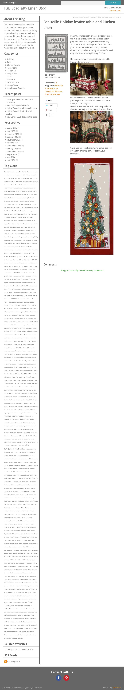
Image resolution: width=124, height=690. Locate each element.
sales (36, 543)
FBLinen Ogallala (20, 312)
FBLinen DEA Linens (28, 289)
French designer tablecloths (24, 357)
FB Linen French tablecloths (11, 263)
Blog (76, 17)
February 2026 (14, 134)
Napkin (30, 514)
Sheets (30, 566)
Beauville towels (19, 194)
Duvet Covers (24, 246)
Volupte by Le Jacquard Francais (21, 618)
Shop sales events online (10, 586)
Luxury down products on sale (26, 501)
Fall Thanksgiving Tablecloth (15, 256)
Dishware (11, 79)
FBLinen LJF (12, 305)
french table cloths (28, 370)
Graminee (29, 406)
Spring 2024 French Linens (21, 592)
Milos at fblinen (29, 511)
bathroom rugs (34, 178)
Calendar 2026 (11, 211)
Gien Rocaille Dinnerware (15, 400)
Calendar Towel (19, 211)
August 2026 (13, 128)
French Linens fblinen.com (29, 367)
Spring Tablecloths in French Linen (22, 108)
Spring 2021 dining (8, 592)
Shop (34, 566)
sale (8, 533)
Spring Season (22, 599)
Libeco (20, 468)
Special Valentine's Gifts (25, 589)
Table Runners (14, 605)
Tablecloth (20, 605)
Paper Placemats (12, 527)
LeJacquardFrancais (13, 468)
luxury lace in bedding (16, 504)
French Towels (27, 377)
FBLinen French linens (17, 295)
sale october (15, 543)
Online (33, 520)
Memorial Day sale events (18, 105)
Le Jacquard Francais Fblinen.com (27, 459)
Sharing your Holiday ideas (21, 566)
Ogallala (25, 517)
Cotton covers (13, 220)
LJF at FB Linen (24, 478)
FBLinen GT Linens (32, 299)
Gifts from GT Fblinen (22, 403)
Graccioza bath (22, 406)
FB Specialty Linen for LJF (18, 276)
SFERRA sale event (28, 563)
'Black (9, 204)
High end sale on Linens (26, 413)
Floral (14, 344)
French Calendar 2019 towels (20, 354)
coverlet (23, 227)
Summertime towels (12, 602)
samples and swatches (17, 547)
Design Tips (12, 74)
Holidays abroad (19, 422)
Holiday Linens (23, 416)
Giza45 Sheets (7, 406)
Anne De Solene (8, 175)
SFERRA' (6, 556)
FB (24, 256)
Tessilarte (30, 612)
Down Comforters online (10, 243)
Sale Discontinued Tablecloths (18, 533)
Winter (6, 628)
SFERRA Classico (25, 556)
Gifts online (32, 403)
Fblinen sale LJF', (21, 321)
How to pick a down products (27, 429)
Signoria (29, 586)
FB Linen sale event (12, 269)
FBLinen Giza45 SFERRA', (10, 299)
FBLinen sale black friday (18, 315)
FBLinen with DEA (8, 334)
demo (22, 233)
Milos (23, 511)
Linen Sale (35, 472)
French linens (18, 367)
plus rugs (28, 527)
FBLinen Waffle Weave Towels (30, 331)
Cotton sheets (30, 224)
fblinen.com (115, 11)
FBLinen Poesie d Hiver (31, 312)
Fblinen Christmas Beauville (15, 289)
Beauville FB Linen (20, 184)
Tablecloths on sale (29, 608)
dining (32, 237)
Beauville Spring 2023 (21, 191)
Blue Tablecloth (27, 204)
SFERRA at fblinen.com (15, 556)
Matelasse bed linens (14, 507)
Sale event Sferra (10, 537)
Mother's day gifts (22, 514)
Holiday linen (14, 416)
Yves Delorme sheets (17, 638)
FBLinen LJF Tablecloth (13, 308)
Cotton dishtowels (22, 220)
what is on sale (24, 625)
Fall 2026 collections (17, 253)
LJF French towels (22, 485)
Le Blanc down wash (20, 445)
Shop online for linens (16, 582)
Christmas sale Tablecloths (30, 214)
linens (9, 478)
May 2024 (12, 160)
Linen (5, 472)
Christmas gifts (8, 214)
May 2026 (12, 131)
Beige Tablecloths (15, 201)
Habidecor (26, 409)
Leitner (29, 465)
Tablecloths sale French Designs (12, 612)
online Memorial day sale (10, 524)
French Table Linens (22, 373)
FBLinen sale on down (32, 321)
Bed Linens (27, 194)
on (30, 520)
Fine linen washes (8, 341)
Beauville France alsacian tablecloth (54, 88)
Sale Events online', (17, 540)
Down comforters (32, 240)
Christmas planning (17, 214)
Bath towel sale (19, 178)
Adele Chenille (23, 171)
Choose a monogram (28, 211)
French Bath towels (29, 347)
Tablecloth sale (27, 605)
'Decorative (18, 233)
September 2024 (15, 151)
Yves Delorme (32, 628)
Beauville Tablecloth (32, 191)
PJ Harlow (22, 527)
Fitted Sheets (27, 341)
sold (18, 589)
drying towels (16, 246)
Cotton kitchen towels (13, 224)
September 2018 (84, 17)
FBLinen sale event (30, 315)
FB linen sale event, (22, 269)
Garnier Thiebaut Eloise (20, 383)
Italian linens (7, 435)
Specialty (34, 589)
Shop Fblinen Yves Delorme (20, 569)
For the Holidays (21, 344)
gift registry (26, 400)
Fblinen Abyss (24, 279)
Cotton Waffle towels (15, 227)
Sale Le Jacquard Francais (28, 540)
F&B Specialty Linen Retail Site (20, 649)
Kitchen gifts (27, 439)
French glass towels (27, 360)
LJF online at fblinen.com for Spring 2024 (18, 488)
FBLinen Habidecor (9, 302)
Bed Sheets (20, 197)
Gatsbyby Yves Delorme (19, 396)
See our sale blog (12, 553)
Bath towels (26, 178)
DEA (29, 227)
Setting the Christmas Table (25, 553)
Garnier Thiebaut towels (21, 393)
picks (18, 527)
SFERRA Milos (11, 563)
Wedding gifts (16, 625)
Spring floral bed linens (26, 595)
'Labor (21, 442)
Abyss (8, 171)
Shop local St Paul (26, 576)
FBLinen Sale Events (9, 318)
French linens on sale (9, 370)
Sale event (28, 533)
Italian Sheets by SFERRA (25, 435)
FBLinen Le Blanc (18, 302)
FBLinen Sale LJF (12, 321)
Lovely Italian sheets (30, 494)
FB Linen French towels (25, 263)
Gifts (15, 403)
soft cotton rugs (12, 589)
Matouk (23, 507)
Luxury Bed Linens (13, 501)
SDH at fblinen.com (31, 547)
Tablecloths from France (18, 608)
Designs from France (24, 237)
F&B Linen (6, 253)
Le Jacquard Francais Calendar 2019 (20, 452)
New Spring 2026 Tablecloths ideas (22, 117)
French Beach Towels (9, 351)
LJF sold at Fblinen (24, 491)
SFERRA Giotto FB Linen (16, 560)
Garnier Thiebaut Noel (13, 390)
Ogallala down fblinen (23, 520)
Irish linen (19, 432)
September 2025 (15, 146)
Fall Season (26, 253)
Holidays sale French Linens (11, 426)
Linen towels (29, 475)
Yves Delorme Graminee (26, 635)
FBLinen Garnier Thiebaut (30, 295)
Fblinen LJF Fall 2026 (21, 305)
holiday (35, 413)
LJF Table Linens (14, 494)
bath (13, 178)
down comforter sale (22, 240)
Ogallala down (13, 520)
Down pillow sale (21, 243)
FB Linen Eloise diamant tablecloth (28, 259)
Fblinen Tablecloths (27, 328)
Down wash (10, 246)
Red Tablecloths (22, 530)
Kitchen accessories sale (16, 439)
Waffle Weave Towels (24, 622)
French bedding (31, 351)
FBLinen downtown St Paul (25, 292)
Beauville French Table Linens (22, 188)
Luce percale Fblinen (24, 498)
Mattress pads (7, 511)
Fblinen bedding (8, 286)
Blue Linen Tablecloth (17, 204)
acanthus (12, 171)
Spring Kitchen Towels (12, 599)
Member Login (9, 2)
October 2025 (14, 143)
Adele (17, 171)
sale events (31, 537)
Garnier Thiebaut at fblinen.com (24, 380)
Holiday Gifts (7, 416)
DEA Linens (11, 233)
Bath (9, 62)
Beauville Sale (11, 191)
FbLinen (14, 279)
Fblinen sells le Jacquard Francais (23, 325)
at (31, 175)
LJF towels (21, 494)
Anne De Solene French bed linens (21, 175)
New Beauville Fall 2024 (16, 517)
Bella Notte (23, 201)
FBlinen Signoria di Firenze (14, 328)
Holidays (12, 422)
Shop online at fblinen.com (21, 579)
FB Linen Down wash (13, 259)
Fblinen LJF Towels (24, 308)
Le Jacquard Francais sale (22, 462)
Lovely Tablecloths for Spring (11, 498)
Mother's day (14, 514)
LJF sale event (15, 491)
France (18, 347)
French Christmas (12, 357)
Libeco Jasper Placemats (28, 468)
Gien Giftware (28, 396)
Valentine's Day (8, 618)
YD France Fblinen (18, 628)
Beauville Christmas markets (24, 181)
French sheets (19, 370)
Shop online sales (26, 582)
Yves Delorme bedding (25, 631)
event (32, 250)
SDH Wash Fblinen (22, 550)
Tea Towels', (24, 612)
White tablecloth (33, 625)
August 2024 (13, 154)
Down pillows (30, 243)
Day (26, 227)
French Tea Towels (17, 377)
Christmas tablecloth (10, 217)
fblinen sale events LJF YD (22, 318)
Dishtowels (14, 240)
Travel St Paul (30, 615)
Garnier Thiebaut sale (25, 390)
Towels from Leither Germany (19, 615)
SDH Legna (14, 550)
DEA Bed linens (15, 230)
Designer (26, 233)
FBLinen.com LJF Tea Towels (18, 338)
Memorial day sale (16, 511)
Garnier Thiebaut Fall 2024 (14, 387)
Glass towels (15, 406)
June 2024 (12, 157)
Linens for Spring (15, 478)
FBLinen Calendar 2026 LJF (20, 286)
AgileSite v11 (117, 688)
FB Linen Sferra (28, 272)
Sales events (7, 547)
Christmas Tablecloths (23, 217)
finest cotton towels (19, 341)
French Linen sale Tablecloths (24, 364)
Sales (9, 76)
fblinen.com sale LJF (30, 338)
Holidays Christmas (29, 422)
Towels (9, 615)
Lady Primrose (27, 442)
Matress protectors (30, 507)
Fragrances (12, 347)
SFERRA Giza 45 (27, 560)
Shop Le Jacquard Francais (14, 576)
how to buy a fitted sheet (25, 426)
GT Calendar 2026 (19, 409)
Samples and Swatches (16, 88)
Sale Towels (32, 543)
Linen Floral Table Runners (14, 472)
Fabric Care (11, 71)
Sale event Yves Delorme (21, 537)
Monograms (7, 514)
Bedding (10, 59)
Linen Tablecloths (21, 475)
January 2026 (14, 137)
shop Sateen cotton (22, 586)
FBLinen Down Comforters (11, 292)
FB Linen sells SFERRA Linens (16, 272)
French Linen (12, 364)
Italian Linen (34, 432)
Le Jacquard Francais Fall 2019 (25, 455)
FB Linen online (28, 266)
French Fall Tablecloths (16, 360)
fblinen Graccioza (21, 299)
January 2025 (14, 148)
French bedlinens (8, 354)
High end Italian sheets (13, 413)
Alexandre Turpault (32, 171)
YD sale (26, 628)
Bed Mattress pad (12, 197)
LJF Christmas (25, 481)
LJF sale (9, 491)
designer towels (14, 237)
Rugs (5, 533)
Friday (33, 377)
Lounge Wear (12, 85)
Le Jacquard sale (18, 465)
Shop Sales (34, 582)
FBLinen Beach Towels (19, 282)
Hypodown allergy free (10, 432)
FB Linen (28, 256)
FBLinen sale (7, 315)
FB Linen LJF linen (18, 266)
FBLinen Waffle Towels (16, 331)
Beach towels (7, 181)
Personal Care (13, 82)
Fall (11, 253)
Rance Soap (15, 530)
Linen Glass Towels (27, 472)
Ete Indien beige (27, 250)
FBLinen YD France (19, 334)
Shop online (11, 579)
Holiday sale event (14, 419)
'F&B (36, 250)
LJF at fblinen (32, 478)
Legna (25, 465)
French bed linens (20, 351)
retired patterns (31, 530)
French (22, 347)
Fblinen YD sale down (30, 334)
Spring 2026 (17, 595)
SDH (24, 547)
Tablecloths (12, 68)
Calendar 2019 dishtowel (21, 207)
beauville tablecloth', (9, 194)
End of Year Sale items (16, 250)
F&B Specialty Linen (25, 8)
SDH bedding (7, 550)
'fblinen (18, 279)
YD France (10, 628)
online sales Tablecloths (24, 524)
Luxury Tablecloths (27, 504)
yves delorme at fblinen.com (11, 631)
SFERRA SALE (19, 563)
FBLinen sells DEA (9, 325)
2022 (5, 171)
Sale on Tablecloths (23, 543)
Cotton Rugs (23, 224)
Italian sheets (15, 435)
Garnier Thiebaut (10, 380)
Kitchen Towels (13, 65)
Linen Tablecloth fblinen (10, 475)
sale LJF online (8, 543)
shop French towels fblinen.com (20, 573)
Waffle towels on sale (13, 622)
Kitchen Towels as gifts (14, 442)
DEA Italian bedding (24, 230)
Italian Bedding (26, 432)
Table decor (24, 602)
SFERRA (34, 553)
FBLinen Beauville (30, 282)
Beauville (14, 181)
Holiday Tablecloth (24, 419)
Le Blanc (13, 445)
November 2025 (15, 140)
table (19, 602)
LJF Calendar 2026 (16, 481)
